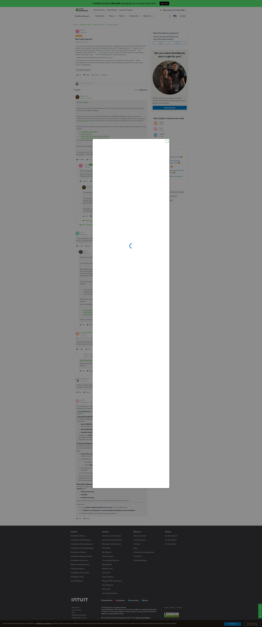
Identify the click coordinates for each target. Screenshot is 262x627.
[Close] (167, 141)
